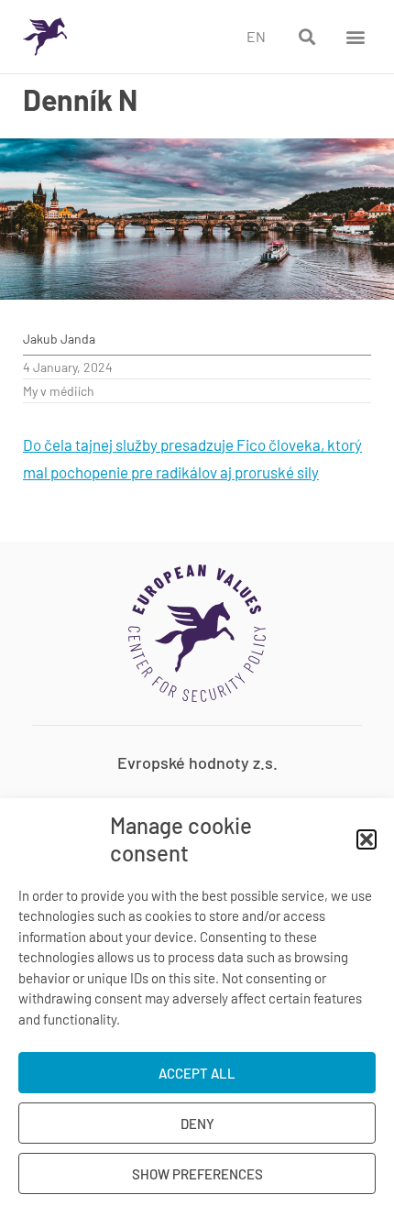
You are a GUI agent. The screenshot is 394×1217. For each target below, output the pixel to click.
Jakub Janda (59, 338)
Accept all (197, 1073)
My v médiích (58, 391)
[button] (366, 839)
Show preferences (197, 1174)
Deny (197, 1123)
